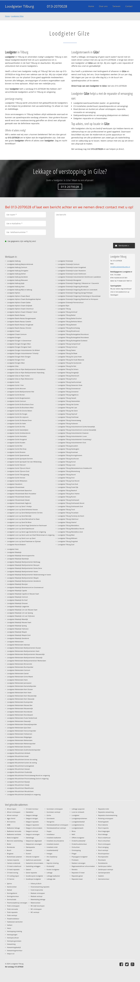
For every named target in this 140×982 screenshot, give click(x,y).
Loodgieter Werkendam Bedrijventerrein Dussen (24, 648)
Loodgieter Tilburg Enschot (67, 379)
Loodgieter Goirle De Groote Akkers (19, 411)
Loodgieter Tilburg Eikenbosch (68, 376)
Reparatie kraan (77, 879)
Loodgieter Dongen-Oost (16, 360)
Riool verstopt (103, 850)
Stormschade (11, 899)
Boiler (9, 844)
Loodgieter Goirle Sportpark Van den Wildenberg (24, 462)
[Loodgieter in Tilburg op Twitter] (127, 964)
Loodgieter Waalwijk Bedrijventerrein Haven (22, 571)
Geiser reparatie (31, 873)
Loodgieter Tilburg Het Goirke (68, 404)
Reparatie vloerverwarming (107, 815)
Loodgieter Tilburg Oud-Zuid (68, 484)
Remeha (74, 869)
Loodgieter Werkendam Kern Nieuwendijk (22, 696)
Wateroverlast (35, 903)
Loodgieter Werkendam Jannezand (19, 683)
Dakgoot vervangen (33, 834)
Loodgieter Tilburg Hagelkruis (68, 395)
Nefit (73, 834)
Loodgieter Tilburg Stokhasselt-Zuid (70, 506)
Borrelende (11, 847)
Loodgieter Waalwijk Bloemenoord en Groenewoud (25, 587)
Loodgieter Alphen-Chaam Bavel (18, 296)
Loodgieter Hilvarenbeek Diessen (18, 497)
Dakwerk (29, 850)
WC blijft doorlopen (38, 906)
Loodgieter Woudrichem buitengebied (20, 766)
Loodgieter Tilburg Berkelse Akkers (70, 321)
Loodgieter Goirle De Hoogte (17, 414)
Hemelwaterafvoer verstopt (56, 828)
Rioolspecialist (103, 857)
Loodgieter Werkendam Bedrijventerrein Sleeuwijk (24, 657)
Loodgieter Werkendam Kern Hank (19, 692)
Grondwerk (51, 818)
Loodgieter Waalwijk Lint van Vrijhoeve (21, 616)
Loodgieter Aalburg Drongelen (17, 271)
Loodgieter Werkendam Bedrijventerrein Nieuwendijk (26, 654)
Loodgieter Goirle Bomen (16, 395)
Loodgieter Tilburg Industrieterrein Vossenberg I (74, 439)
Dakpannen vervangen (34, 844)
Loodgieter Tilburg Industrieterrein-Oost (72, 443)
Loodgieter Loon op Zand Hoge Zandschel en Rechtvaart (27, 525)
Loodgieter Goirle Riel (14, 446)
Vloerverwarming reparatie (40, 887)
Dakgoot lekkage (32, 815)
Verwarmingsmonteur (14, 950)
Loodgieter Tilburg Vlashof (67, 522)
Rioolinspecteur (103, 854)
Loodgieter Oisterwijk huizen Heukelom (72, 271)
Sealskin (101, 876)
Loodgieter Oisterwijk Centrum (68, 264)
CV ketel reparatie (13, 869)
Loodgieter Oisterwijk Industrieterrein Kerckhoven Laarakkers (79, 277)
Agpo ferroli (11, 818)
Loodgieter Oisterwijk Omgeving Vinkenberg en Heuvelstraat (79, 296)
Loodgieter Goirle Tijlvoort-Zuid (18, 471)
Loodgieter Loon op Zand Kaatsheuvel (20, 529)
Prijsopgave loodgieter (80, 857)
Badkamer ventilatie (14, 834)
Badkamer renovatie (14, 831)
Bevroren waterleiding (15, 841)
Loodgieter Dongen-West (16, 363)
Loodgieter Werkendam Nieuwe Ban (19, 705)
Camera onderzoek (13, 863)
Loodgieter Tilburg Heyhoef (67, 414)
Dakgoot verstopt (32, 831)
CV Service (10, 879)
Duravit (28, 854)
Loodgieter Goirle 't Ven (15, 385)
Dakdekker (29, 812)
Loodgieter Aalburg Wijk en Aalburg (19, 290)
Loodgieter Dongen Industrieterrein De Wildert (23, 350)
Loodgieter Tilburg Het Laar (67, 408)
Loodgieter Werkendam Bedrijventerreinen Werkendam (26, 661)
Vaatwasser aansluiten (15, 922)
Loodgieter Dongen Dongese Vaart (19, 347)
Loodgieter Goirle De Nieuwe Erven (19, 420)
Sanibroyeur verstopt (105, 869)
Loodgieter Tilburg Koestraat (68, 452)
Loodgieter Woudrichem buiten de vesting (22, 763)
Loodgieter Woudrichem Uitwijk (18, 785)
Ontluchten (76, 847)
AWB (8, 825)
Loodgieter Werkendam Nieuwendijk (20, 708)
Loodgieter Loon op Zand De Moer (19, 522)
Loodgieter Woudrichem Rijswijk (18, 782)
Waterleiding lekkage (38, 899)
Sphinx (9, 883)
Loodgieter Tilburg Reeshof (67, 490)
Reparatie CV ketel (78, 873)
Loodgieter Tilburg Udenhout (68, 519)
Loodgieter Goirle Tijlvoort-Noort (18, 468)
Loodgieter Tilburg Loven (66, 465)
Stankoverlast (12, 887)
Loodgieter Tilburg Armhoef (67, 312)
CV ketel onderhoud (14, 866)
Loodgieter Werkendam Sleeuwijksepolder (22, 724)
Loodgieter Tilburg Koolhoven (68, 459)
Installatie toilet (52, 847)
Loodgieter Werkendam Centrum (18, 670)
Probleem (75, 860)
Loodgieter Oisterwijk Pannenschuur (71, 302)
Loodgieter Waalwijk (14, 552)
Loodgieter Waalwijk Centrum (17, 597)
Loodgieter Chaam (13, 331)
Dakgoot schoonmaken (34, 828)
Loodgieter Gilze (17, 16)
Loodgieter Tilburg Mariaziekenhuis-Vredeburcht (75, 468)
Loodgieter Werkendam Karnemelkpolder (21, 686)
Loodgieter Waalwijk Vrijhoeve (17, 629)
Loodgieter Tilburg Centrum (67, 347)
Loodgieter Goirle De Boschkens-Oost (20, 404)
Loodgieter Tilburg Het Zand (68, 411)
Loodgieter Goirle (13, 382)
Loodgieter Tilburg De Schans (68, 369)
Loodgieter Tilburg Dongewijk (68, 373)
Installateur (51, 834)
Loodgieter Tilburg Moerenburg (69, 471)
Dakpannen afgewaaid (34, 841)
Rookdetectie (102, 863)
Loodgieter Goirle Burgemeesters (18, 398)
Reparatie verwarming (106, 812)
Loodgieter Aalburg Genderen (17, 277)
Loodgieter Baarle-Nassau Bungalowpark (21, 318)
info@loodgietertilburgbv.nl (120, 267)
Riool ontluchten (104, 841)
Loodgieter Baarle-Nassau (16, 315)
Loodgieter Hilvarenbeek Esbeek (18, 500)
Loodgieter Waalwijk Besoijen (17, 584)
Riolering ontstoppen (105, 818)
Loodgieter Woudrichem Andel (18, 756)
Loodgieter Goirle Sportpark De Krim (20, 459)
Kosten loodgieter (53, 869)
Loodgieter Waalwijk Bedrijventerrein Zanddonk (24, 581)
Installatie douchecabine (55, 841)
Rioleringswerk (103, 822)
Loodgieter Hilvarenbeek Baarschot (19, 490)
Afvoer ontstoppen (13, 812)
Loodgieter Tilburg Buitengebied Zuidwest (72, 341)
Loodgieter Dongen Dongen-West (19, 344)
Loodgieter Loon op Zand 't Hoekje (19, 506)
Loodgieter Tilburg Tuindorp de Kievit (71, 516)
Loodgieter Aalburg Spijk (15, 283)
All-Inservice (11, 822)
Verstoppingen (12, 935)
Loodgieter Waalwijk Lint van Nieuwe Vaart (22, 610)
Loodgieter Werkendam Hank (17, 680)
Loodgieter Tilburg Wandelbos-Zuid (70, 532)
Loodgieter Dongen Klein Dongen (19, 357)
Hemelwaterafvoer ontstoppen (57, 825)
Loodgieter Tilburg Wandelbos (68, 525)
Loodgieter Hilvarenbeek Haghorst (19, 503)
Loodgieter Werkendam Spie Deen (19, 728)
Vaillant (9, 925)
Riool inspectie (103, 828)
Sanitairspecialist (104, 873)
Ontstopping (76, 850)
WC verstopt (35, 912)
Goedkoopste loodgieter (34, 876)
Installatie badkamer (54, 838)
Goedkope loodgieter (33, 879)
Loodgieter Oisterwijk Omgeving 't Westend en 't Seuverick (78, 283)
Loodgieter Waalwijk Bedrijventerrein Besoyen (23, 565)
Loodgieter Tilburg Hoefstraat (68, 417)
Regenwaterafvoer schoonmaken (83, 866)
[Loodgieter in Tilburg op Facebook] (121, 964)
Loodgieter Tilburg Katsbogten (68, 449)
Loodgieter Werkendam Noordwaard (20, 715)
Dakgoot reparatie (32, 822)
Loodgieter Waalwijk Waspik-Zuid (18, 635)
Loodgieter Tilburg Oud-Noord (68, 481)
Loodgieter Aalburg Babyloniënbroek (20, 264)
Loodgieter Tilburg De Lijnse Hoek (70, 357)
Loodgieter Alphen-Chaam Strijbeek (19, 306)
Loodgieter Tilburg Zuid (66, 544)
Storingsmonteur (13, 896)
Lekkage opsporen (78, 809)
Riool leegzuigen (104, 831)
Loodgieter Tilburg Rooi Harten (69, 494)
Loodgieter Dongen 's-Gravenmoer (19, 341)
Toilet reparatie (12, 912)
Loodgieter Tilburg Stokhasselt (68, 500)
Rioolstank (102, 860)
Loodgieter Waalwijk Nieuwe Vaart (19, 622)
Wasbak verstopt (36, 896)
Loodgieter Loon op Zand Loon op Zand (21, 538)
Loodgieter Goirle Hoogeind (17, 439)
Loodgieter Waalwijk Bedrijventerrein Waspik (23, 578)
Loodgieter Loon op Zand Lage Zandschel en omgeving (26, 532)
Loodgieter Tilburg (19, 6)
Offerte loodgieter (78, 838)
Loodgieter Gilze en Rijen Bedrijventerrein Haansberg (25, 373)
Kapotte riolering (53, 863)
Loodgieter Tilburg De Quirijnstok (69, 363)
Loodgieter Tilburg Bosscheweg (69, 328)
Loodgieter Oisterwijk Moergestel (69, 280)
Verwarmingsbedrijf (14, 947)
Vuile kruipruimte (37, 890)
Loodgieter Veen (13, 549)
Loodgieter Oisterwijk (65, 261)
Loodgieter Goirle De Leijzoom (17, 417)
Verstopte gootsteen (14, 941)
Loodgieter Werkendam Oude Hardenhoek (22, 718)
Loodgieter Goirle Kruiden (16, 443)
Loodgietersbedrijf (78, 822)
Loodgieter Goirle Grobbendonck (18, 433)
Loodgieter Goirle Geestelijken (17, 430)
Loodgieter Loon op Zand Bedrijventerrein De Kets (25, 513)
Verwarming (11, 944)
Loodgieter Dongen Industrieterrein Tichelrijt (22, 353)
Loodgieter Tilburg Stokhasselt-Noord (71, 503)
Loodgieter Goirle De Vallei (16, 423)
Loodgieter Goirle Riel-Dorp (16, 449)
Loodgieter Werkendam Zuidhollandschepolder (23, 750)
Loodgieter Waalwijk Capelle (17, 590)
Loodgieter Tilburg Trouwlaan (68, 513)
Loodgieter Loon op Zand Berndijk (19, 516)
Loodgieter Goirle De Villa (16, 427)
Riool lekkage (103, 834)
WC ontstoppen (36, 909)
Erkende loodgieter (32, 857)
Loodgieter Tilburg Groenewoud (69, 388)
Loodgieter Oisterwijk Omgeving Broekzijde (73, 286)
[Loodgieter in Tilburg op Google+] (133, 964)
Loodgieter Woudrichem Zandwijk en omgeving (23, 794)
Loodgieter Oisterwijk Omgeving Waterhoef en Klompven (78, 299)
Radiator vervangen (78, 863)
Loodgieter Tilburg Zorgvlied (68, 541)
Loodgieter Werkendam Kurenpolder (20, 702)
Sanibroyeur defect (105, 866)
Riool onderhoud (104, 838)
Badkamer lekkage (13, 828)
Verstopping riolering (14, 931)
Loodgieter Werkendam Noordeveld (19, 712)
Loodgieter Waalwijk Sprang (17, 626)
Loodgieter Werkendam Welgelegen (19, 737)
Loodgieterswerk (77, 828)
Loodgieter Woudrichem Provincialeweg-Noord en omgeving (28, 775)
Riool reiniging (103, 847)
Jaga (48, 860)
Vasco (9, 928)
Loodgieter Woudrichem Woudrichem (20, 791)
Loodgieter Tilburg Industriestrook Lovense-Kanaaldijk (77, 430)
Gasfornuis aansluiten (33, 860)
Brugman (10, 854)
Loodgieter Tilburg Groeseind (68, 392)
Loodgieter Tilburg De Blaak (67, 353)
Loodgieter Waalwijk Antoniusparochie (20, 556)
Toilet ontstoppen (13, 906)
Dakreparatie (30, 847)
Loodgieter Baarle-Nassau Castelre (19, 321)
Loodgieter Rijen (63, 306)
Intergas (49, 854)
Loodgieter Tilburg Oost (66, 478)
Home (7, 16)
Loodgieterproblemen (79, 818)
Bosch (9, 850)
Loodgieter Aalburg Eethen (16, 274)
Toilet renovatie (12, 909)
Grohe (49, 815)
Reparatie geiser (77, 876)
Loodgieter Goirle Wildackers (17, 481)
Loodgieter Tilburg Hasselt (67, 398)
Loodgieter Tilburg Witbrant (67, 538)
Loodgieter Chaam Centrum (17, 334)
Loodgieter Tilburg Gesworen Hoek (70, 385)
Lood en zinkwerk (78, 812)
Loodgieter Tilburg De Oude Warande (71, 360)
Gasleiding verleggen (33, 866)
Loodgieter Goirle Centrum (16, 401)
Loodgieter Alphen (13, 293)
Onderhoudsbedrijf (78, 841)
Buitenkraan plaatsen (14, 857)
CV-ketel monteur (32, 809)
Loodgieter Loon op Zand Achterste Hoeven (22, 509)
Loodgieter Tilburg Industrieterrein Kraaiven (73, 433)
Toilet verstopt (12, 915)
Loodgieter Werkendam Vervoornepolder (21, 731)
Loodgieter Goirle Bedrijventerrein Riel (20, 392)
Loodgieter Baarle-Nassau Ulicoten (19, 328)
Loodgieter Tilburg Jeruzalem (68, 446)
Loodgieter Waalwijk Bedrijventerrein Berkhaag (23, 562)
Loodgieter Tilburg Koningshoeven (70, 455)
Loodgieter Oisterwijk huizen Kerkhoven (72, 274)
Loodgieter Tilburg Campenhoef (69, 344)
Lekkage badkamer (53, 876)
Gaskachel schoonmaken (34, 863)
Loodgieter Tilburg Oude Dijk (68, 487)
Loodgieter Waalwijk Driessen (17, 603)
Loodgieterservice (78, 825)
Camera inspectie (13, 860)
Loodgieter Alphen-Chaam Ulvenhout (20, 309)
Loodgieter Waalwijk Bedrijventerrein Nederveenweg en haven (29, 575)
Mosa (73, 831)
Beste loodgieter (12, 838)
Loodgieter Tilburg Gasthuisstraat (69, 382)
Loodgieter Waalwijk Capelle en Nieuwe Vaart (23, 594)
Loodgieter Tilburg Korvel (67, 462)
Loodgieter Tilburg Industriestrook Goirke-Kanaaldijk (76, 427)
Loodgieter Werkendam (15, 642)
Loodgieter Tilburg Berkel (66, 315)
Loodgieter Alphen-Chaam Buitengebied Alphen (24, 299)
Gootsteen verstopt (53, 812)
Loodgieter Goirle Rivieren (16, 452)
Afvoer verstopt (12, 815)
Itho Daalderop (52, 857)
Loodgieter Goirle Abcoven (16, 388)
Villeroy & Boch (36, 883)
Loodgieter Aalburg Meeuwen (17, 280)
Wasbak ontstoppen (38, 893)
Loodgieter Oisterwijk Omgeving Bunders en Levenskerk (77, 290)
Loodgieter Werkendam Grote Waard (20, 677)
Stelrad (9, 890)
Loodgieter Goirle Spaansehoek (18, 455)
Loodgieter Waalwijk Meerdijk (17, 619)
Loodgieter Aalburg (14, 261)
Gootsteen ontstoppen (55, 809)
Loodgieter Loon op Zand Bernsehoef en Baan (23, 519)
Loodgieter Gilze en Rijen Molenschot (20, 379)
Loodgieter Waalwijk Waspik (17, 632)
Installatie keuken (53, 844)
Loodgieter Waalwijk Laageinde (18, 606)
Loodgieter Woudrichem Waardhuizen (20, 788)
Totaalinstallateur (13, 919)
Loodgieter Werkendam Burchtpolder (20, 667)
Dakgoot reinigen (32, 818)
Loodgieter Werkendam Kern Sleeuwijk (20, 699)
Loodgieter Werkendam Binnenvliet (19, 664)
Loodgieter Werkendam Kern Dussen (20, 689)
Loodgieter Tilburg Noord (67, 475)
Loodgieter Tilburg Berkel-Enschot (70, 318)
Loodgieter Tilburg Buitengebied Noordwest (73, 337)
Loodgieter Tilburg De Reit (67, 366)
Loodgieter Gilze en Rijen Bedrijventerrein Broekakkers (26, 369)
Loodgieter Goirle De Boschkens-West (20, 408)
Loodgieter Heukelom (14, 484)
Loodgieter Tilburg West (66, 535)
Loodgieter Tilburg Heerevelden (69, 401)
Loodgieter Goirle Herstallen (17, 436)
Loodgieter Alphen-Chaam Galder (19, 302)
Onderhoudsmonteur (79, 844)
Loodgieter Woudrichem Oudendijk (19, 772)
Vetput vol (10, 954)
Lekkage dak (51, 879)
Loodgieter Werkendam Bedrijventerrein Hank (23, 651)
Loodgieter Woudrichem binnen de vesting (22, 759)
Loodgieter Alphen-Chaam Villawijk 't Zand (22, 312)
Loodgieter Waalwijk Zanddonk (18, 638)
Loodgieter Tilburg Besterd (67, 325)
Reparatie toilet (103, 809)
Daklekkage (30, 838)
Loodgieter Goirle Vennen (16, 478)
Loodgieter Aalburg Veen (15, 286)
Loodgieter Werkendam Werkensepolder (21, 744)
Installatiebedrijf (52, 850)
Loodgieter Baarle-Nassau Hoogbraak (20, 325)
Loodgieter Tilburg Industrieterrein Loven (72, 436)
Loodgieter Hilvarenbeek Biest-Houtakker (21, 494)
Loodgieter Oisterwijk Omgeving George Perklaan (75, 293)
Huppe (49, 831)
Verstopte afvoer (13, 938)
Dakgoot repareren (32, 825)
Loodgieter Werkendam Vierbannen (19, 734)
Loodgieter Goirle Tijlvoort (16, 465)
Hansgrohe (50, 822)
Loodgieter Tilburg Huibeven (68, 423)
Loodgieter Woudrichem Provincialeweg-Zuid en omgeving (27, 779)
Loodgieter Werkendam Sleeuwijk (19, 721)
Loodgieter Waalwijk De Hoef (17, 600)
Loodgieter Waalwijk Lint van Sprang (20, 613)
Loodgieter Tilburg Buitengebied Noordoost (73, 334)
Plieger (74, 854)
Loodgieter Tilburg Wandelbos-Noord (71, 529)
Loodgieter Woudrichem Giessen (18, 769)
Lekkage (49, 873)
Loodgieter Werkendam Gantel (18, 673)
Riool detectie (103, 825)
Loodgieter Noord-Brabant (16, 544)
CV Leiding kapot (13, 876)
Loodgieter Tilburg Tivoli (66, 509)
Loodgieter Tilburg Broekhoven (69, 331)
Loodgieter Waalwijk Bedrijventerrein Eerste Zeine (24, 568)
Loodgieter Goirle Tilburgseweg (18, 475)
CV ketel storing (12, 873)
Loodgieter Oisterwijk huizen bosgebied (72, 267)
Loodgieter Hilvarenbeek (15, 487)
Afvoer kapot (11, 809)
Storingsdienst (12, 893)
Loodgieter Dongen (14, 337)
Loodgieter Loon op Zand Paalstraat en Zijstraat (24, 541)
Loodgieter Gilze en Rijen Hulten (18, 376)
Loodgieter (75, 815)
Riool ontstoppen (104, 844)
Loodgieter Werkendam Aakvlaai (18, 645)
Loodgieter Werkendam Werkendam (19, 740)
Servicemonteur (103, 879)
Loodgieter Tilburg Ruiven (67, 497)
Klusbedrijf (50, 866)
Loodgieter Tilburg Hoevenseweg (69, 420)
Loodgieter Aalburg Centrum (17, 267)
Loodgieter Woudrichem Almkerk (18, 753)
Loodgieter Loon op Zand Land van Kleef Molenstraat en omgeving (30, 535)
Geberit (28, 869)
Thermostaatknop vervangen (17, 903)
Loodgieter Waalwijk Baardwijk (18, 559)
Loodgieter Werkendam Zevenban (19, 747)
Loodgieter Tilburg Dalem (67, 350)
